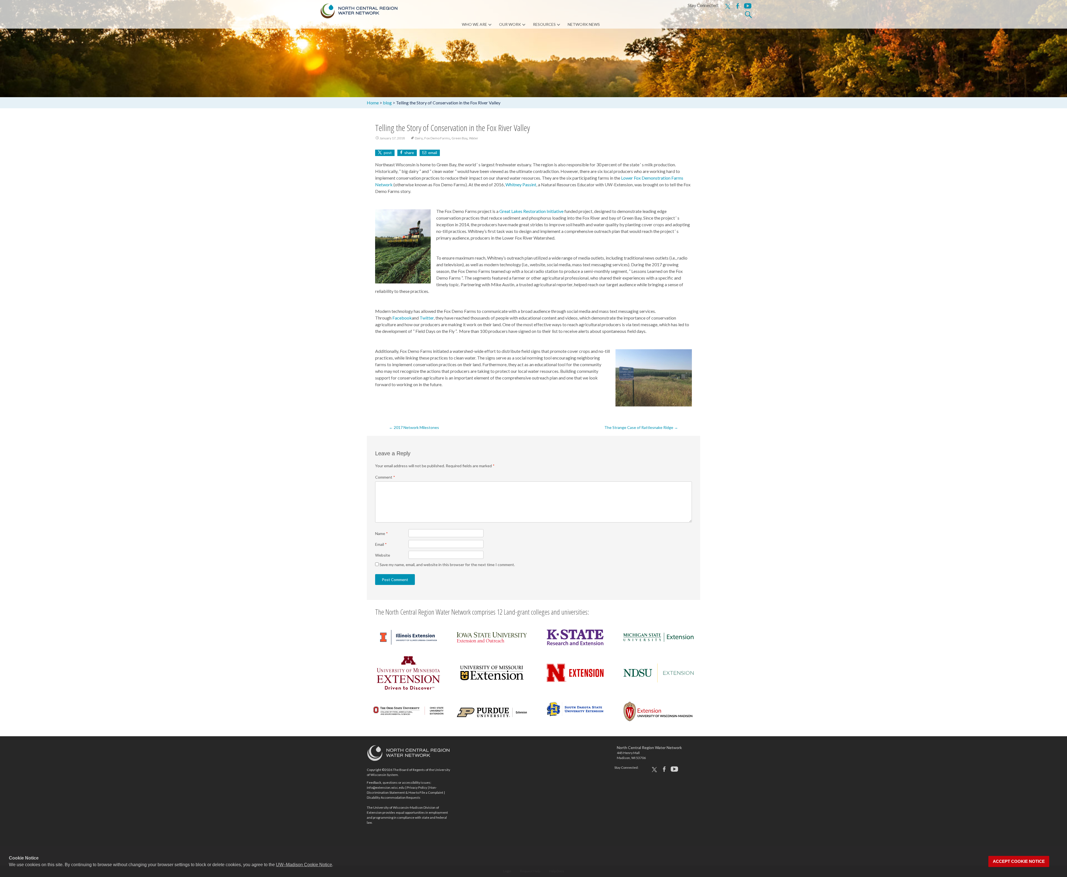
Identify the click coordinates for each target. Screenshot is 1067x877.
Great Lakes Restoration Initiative (531, 211)
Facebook (402, 317)
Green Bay (459, 138)
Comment (385, 477)
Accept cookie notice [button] (1019, 861)
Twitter (427, 317)
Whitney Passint (520, 184)
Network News (584, 24)
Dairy (419, 138)
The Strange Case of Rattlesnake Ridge (641, 427)
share (409, 152)
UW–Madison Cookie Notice (304, 864)
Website (382, 555)
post (388, 152)
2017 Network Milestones (414, 427)
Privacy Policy (417, 787)
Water (473, 138)
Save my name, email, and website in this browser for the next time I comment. (447, 564)
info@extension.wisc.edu (386, 787)
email (432, 152)
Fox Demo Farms (437, 138)
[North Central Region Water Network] (354, 9)
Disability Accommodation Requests (393, 797)
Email (381, 544)
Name (381, 533)
